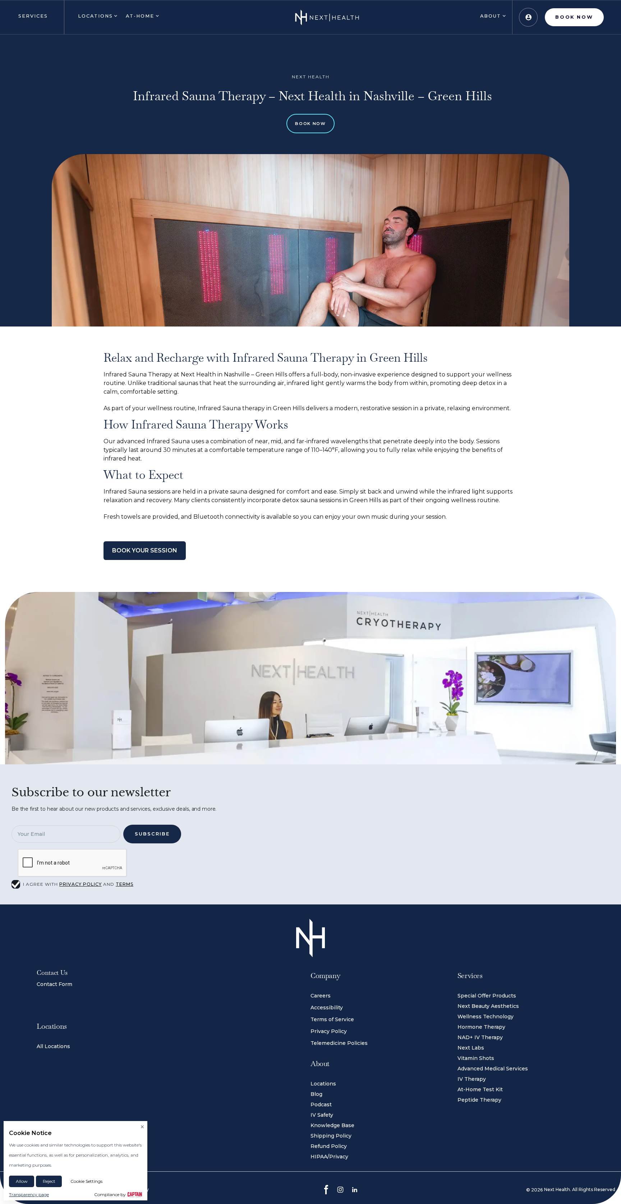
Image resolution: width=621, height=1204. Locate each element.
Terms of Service (332, 1019)
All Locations (53, 1046)
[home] (327, 17)
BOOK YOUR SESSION (144, 550)
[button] (32, 17)
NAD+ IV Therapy (480, 1037)
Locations (323, 1083)
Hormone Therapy (481, 1027)
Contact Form (54, 984)
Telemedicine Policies (339, 1043)
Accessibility (326, 1007)
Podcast (321, 1104)
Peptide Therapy (479, 1100)
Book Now (310, 123)
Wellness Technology (485, 1016)
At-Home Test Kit (480, 1089)
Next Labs (470, 1048)
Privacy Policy (328, 1031)
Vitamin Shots (475, 1058)
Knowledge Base (332, 1125)
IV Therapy (471, 1079)
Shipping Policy (330, 1136)
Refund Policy (328, 1146)
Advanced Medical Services (492, 1068)
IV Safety (321, 1115)
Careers (320, 995)
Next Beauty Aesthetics (488, 1006)
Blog (316, 1094)
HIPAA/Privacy (329, 1156)
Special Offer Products (486, 995)
